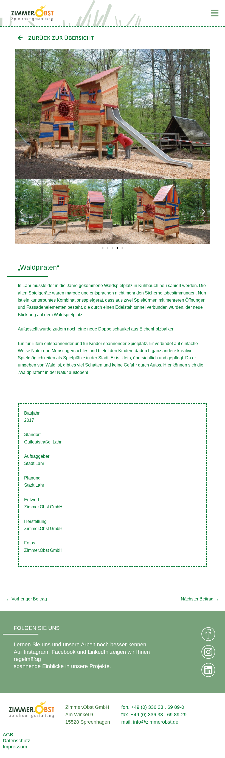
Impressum (15, 746)
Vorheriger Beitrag (26, 598)
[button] (186, 13)
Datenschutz (16, 740)
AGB (8, 734)
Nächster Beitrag (200, 598)
